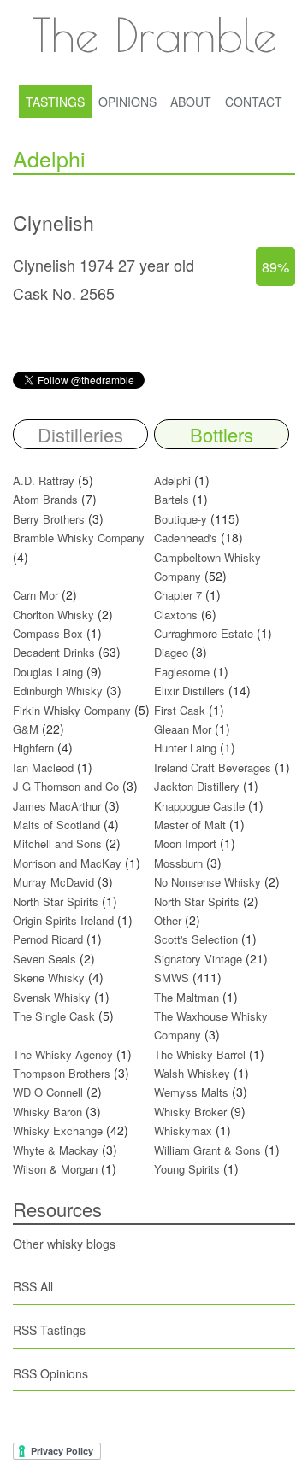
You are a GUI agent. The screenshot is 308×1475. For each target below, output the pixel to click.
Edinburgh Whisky (58, 690)
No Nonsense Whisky (207, 882)
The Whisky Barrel (200, 1054)
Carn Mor (35, 595)
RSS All (33, 1286)
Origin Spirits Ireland (63, 920)
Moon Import (185, 843)
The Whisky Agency (63, 1054)
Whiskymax (183, 1130)
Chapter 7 (178, 595)
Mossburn (178, 863)
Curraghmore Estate (203, 633)
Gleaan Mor (182, 729)
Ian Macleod (43, 767)
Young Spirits (187, 1169)
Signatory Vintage (198, 959)
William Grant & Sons (207, 1150)
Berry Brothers (49, 519)
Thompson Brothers (61, 1073)
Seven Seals (44, 959)
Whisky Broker (190, 1111)
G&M (25, 729)
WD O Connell (48, 1092)
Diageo (171, 652)
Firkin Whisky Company (72, 710)
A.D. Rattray (43, 480)
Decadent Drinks (54, 652)
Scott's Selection (196, 939)
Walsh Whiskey (192, 1073)
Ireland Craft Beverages (212, 767)
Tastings (55, 101)
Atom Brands (45, 499)
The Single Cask (54, 1016)
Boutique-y (180, 519)
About (190, 101)
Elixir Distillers (189, 690)
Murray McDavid (53, 882)
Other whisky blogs (64, 1243)
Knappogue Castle (199, 806)
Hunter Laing (185, 748)
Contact (253, 101)
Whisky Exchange (58, 1130)
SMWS (171, 977)
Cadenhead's (185, 538)
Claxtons (176, 614)
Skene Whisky (49, 977)
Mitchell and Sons (57, 843)
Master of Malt (190, 825)
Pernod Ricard (48, 939)
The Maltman (186, 997)
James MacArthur (57, 806)
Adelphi (172, 480)
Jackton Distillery (197, 786)
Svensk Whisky (52, 997)
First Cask (179, 710)
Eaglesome (182, 672)
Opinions (127, 101)
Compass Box (48, 633)
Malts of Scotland (56, 825)
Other (167, 920)
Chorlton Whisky (53, 614)
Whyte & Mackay (55, 1150)
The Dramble (154, 34)
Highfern (33, 748)
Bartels (171, 499)
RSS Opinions (50, 1373)
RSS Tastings (49, 1329)
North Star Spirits (55, 901)
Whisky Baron (47, 1111)
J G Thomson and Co (66, 786)
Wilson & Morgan (55, 1169)
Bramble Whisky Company (79, 538)
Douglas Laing (48, 672)
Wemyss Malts (191, 1092)
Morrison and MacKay (67, 863)
